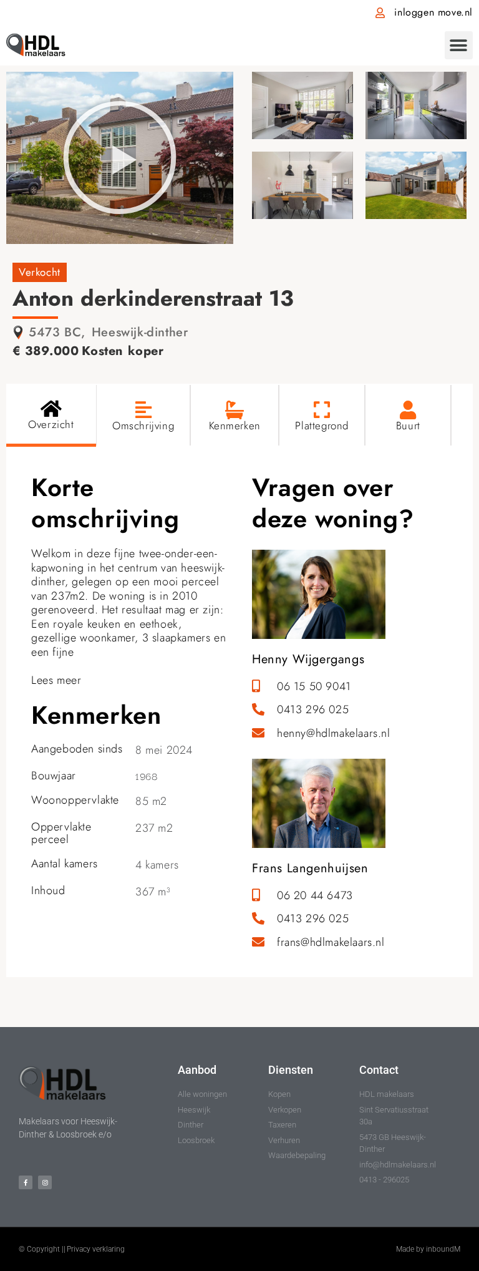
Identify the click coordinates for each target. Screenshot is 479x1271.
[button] (459, 45)
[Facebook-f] (25, 1182)
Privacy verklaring (96, 1249)
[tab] (51, 415)
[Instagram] (45, 1182)
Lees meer (56, 680)
